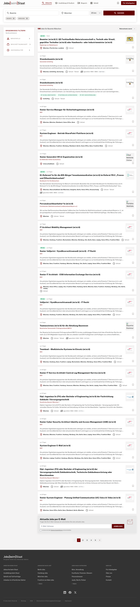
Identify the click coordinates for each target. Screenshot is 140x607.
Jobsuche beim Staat (11, 569)
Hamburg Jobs (43, 573)
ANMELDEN (118, 526)
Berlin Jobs (41, 569)
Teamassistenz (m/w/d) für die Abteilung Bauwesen (64, 325)
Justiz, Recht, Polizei (79, 580)
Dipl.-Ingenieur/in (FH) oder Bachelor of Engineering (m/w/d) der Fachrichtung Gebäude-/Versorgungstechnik (76, 398)
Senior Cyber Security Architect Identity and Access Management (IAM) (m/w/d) (78, 422)
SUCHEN (119, 13)
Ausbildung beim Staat (11, 573)
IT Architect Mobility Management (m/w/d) (60, 227)
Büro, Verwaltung (78, 569)
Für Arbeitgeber (129, 3)
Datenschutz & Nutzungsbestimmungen (49, 601)
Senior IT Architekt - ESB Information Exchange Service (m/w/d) (70, 274)
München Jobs (43, 576)
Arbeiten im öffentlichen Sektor (15, 580)
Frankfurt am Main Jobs (46, 580)
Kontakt (109, 580)
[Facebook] (70, 592)
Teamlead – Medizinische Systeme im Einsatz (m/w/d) (65, 349)
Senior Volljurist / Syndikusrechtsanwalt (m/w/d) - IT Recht (68, 251)
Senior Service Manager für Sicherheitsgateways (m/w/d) (67, 110)
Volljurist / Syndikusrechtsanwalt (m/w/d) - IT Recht (64, 302)
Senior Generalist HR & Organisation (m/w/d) (61, 157)
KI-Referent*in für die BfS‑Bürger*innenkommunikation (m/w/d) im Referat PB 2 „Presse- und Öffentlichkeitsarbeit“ (82, 176)
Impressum (68, 601)
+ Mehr (40, 584)
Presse (108, 576)
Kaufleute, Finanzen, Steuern (82, 573)
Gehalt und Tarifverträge (12, 576)
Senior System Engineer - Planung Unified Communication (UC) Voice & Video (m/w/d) (80, 498)
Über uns (109, 573)
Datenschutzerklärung (57, 530)
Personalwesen (77, 576)
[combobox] (74, 13)
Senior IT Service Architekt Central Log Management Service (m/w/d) (72, 373)
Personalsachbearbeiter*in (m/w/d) (56, 204)
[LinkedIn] (64, 592)
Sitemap (23, 601)
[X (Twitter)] (75, 592)
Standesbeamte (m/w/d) (51, 59)
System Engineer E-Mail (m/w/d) (55, 445)
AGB (31, 601)
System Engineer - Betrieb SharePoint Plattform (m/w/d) (66, 133)
